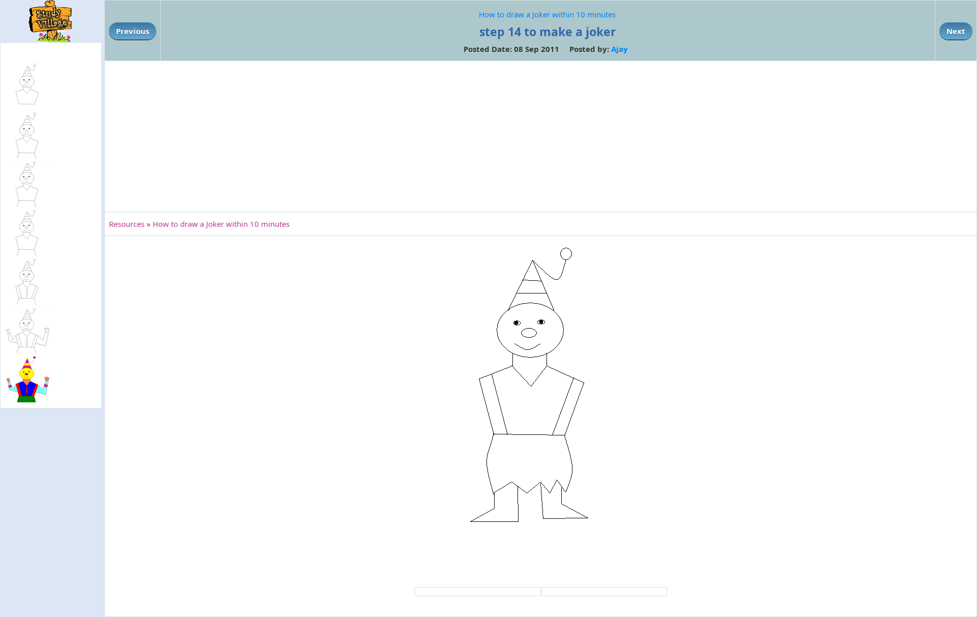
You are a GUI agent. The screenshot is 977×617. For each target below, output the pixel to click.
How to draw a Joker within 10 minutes (547, 14)
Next (955, 31)
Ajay (619, 49)
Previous (132, 31)
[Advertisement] (541, 136)
